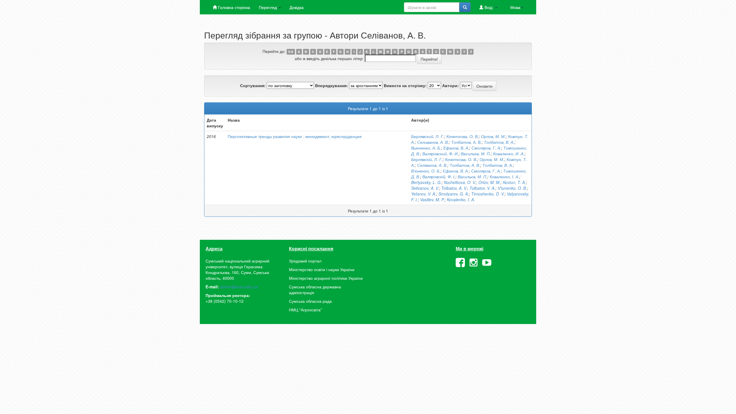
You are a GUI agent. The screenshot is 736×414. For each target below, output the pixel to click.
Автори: (450, 85)
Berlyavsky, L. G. (426, 182)
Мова (515, 7)
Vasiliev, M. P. (432, 199)
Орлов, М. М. (493, 136)
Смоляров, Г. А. (486, 148)
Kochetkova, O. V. (460, 182)
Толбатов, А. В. (466, 142)
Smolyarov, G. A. (453, 194)
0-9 (290, 51)
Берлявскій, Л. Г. (427, 159)
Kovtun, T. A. (514, 182)
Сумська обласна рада (310, 301)
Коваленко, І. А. (504, 176)
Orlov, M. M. (489, 182)
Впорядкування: (331, 85)
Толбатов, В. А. (499, 142)
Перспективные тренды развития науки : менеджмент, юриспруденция (295, 136)
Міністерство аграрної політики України (326, 278)
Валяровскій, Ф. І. (438, 176)
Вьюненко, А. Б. (426, 148)
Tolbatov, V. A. (482, 188)
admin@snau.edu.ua (239, 287)
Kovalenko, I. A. (461, 199)
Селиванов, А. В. (433, 142)
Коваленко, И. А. (508, 153)
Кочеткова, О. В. (462, 136)
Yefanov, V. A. (423, 194)
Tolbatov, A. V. (454, 188)
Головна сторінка (233, 7)
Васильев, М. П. (476, 153)
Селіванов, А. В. (432, 165)
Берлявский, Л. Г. (427, 136)
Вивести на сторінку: (405, 85)
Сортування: (253, 85)
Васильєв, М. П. (472, 176)
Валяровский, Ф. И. (440, 153)
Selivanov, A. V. (425, 188)
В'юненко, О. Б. (425, 171)
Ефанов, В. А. (456, 148)
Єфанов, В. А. (456, 171)
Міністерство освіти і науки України (321, 269)
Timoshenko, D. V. (488, 194)
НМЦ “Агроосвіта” (305, 310)
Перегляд (268, 7)
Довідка (297, 7)
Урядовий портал (305, 261)
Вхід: (488, 7)
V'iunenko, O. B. (512, 188)
